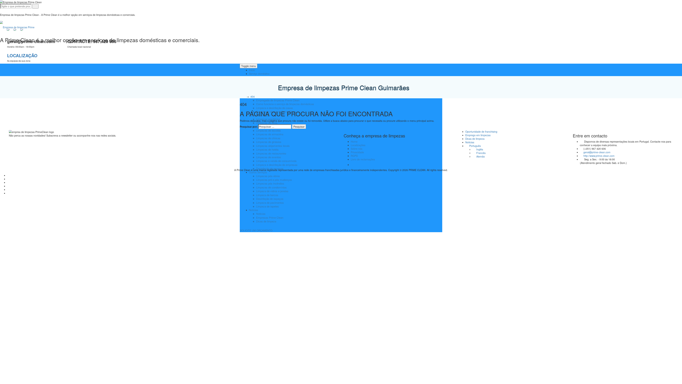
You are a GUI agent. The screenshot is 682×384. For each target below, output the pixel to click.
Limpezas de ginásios (268, 142)
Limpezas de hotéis (267, 149)
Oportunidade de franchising (481, 131)
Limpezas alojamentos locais (273, 146)
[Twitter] (9, 193)
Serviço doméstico (259, 73)
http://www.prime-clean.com (599, 156)
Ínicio (252, 70)
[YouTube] (9, 182)
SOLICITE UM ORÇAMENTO (256, 230)
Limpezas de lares (266, 123)
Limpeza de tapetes (267, 206)
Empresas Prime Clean (269, 217)
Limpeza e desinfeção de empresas (276, 165)
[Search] (35, 6)
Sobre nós (356, 148)
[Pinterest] (9, 189)
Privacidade (357, 152)
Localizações (358, 145)
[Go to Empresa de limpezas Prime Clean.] (243, 96)
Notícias (253, 210)
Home (354, 141)
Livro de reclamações (363, 159)
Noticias (261, 213)
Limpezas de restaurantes (271, 153)
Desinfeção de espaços (269, 199)
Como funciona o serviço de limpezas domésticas (285, 104)
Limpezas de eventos (268, 157)
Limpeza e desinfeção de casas (274, 108)
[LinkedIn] (9, 175)
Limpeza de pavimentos (270, 202)
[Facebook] (9, 179)
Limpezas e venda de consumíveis (276, 161)
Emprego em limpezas (478, 135)
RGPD (354, 156)
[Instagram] (9, 186)
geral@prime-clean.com (596, 152)
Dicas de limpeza (266, 221)
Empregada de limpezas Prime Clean (277, 100)
